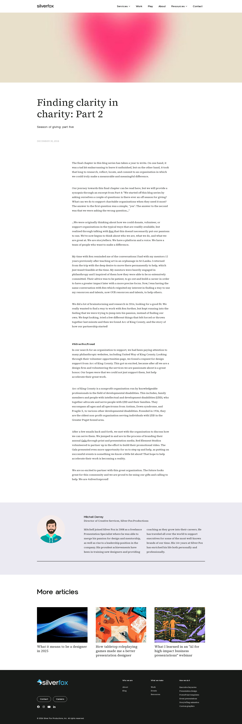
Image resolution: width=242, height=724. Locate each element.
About (162, 6)
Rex (111, 231)
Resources (155, 694)
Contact (198, 6)
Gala (84, 440)
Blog (124, 691)
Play (150, 6)
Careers (60, 699)
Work (139, 6)
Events (154, 691)
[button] (123, 6)
